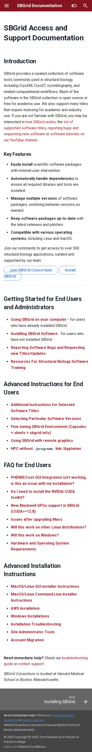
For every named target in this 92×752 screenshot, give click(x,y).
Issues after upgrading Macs (36, 519)
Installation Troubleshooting (36, 624)
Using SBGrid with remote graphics (42, 440)
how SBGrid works (40, 122)
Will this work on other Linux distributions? (48, 527)
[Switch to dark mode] (74, 5)
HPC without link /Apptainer (46, 448)
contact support (31, 664)
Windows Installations (30, 616)
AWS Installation (25, 608)
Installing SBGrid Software (34, 333)
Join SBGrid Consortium (31, 270)
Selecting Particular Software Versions (46, 418)
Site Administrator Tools (33, 632)
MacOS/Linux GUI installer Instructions (45, 586)
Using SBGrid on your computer (39, 319)
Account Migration (27, 640)
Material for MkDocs (32, 746)
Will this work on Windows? (35, 535)
